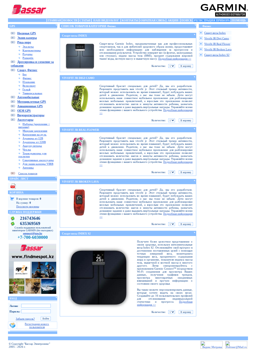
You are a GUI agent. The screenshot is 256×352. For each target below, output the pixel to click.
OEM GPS (24, 110)
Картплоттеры (31, 50)
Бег (24, 74)
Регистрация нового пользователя (37, 325)
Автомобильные (28, 97)
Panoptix (28, 57)
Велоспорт (29, 85)
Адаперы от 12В (32, 138)
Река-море (24, 42)
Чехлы (26, 149)
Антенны (28, 167)
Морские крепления (34, 130)
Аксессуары (25, 120)
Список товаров (27, 173)
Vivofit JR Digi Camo (216, 38)
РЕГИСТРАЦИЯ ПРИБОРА (212, 20)
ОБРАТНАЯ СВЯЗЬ (152, 20)
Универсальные (32, 93)
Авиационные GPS (30, 106)
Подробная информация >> (174, 58)
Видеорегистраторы (30, 115)
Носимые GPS (26, 33)
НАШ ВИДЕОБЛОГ (106, 20)
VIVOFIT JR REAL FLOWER (80, 129)
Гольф (26, 89)
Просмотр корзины (27, 206)
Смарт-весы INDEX (74, 35)
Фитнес (27, 78)
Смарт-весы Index (215, 32)
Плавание (28, 81)
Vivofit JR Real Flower (217, 43)
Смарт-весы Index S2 (217, 54)
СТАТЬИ (85, 20)
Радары (27, 54)
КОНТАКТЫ (130, 20)
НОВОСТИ (70, 20)
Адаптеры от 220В (34, 142)
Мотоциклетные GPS (31, 101)
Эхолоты (28, 46)
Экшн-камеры (27, 38)
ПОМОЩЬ (239, 20)
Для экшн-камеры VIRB (37, 163)
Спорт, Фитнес (27, 70)
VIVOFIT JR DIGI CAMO (78, 77)
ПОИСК (186, 20)
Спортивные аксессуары (38, 160)
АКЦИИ (173, 20)
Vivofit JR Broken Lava (218, 49)
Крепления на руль (34, 134)
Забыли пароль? (25, 318)
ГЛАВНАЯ (54, 20)
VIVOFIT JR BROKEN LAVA (80, 181)
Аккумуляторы (32, 145)
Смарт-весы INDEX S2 (76, 233)
